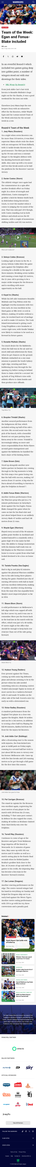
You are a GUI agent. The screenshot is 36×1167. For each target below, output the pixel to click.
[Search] (33, 2)
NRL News (5, 27)
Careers (7, 1156)
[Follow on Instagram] (33, 1131)
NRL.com (4, 46)
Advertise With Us (26, 1156)
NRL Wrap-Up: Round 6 (15, 84)
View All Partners (18, 1123)
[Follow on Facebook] (26, 1131)
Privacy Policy (22, 1152)
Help (12, 1156)
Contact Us (17, 1156)
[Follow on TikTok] (22, 1131)
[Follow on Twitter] (29, 1131)
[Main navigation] (3, 2)
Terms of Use (13, 1152)
